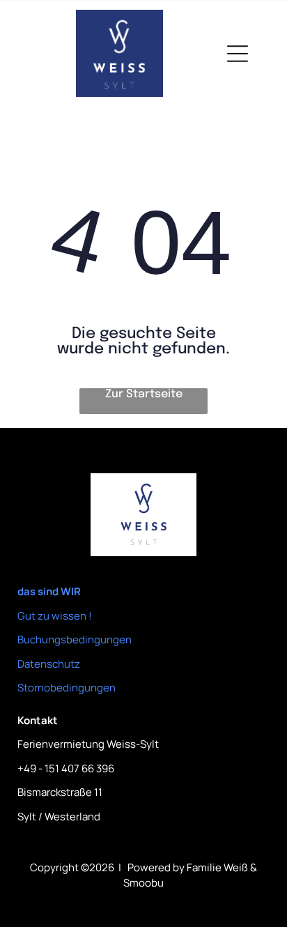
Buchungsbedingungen (74, 639)
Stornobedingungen (66, 687)
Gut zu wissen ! (54, 615)
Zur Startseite (144, 394)
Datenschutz (48, 664)
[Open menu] (237, 53)
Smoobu (143, 882)
